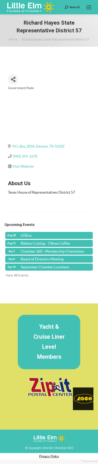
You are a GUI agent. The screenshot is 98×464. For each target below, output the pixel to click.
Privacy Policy (49, 456)
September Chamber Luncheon (45, 267)
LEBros (26, 235)
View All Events (17, 275)
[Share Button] (13, 79)
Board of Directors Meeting (42, 259)
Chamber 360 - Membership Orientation (52, 251)
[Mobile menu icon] (88, 7)
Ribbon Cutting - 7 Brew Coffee (45, 243)
